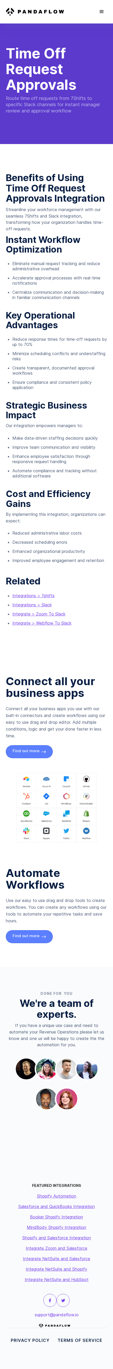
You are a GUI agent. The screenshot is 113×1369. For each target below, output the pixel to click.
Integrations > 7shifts (33, 595)
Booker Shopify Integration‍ (56, 1216)
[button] (102, 12)
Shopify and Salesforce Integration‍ (56, 1237)
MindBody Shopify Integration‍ (56, 1227)
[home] (36, 12)
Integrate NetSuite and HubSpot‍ (57, 1279)
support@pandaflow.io (57, 1314)
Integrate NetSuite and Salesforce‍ (56, 1258)
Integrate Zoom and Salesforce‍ (56, 1248)
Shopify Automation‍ (56, 1196)
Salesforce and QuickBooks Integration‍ (56, 1206)
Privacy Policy (30, 1340)
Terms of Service (80, 1340)
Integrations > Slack (32, 604)
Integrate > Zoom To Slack (38, 614)
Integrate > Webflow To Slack (41, 623)
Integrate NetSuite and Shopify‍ (56, 1269)
